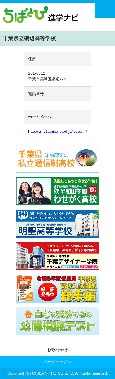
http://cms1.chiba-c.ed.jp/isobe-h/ (57, 131)
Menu (105, 10)
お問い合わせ (57, 350)
